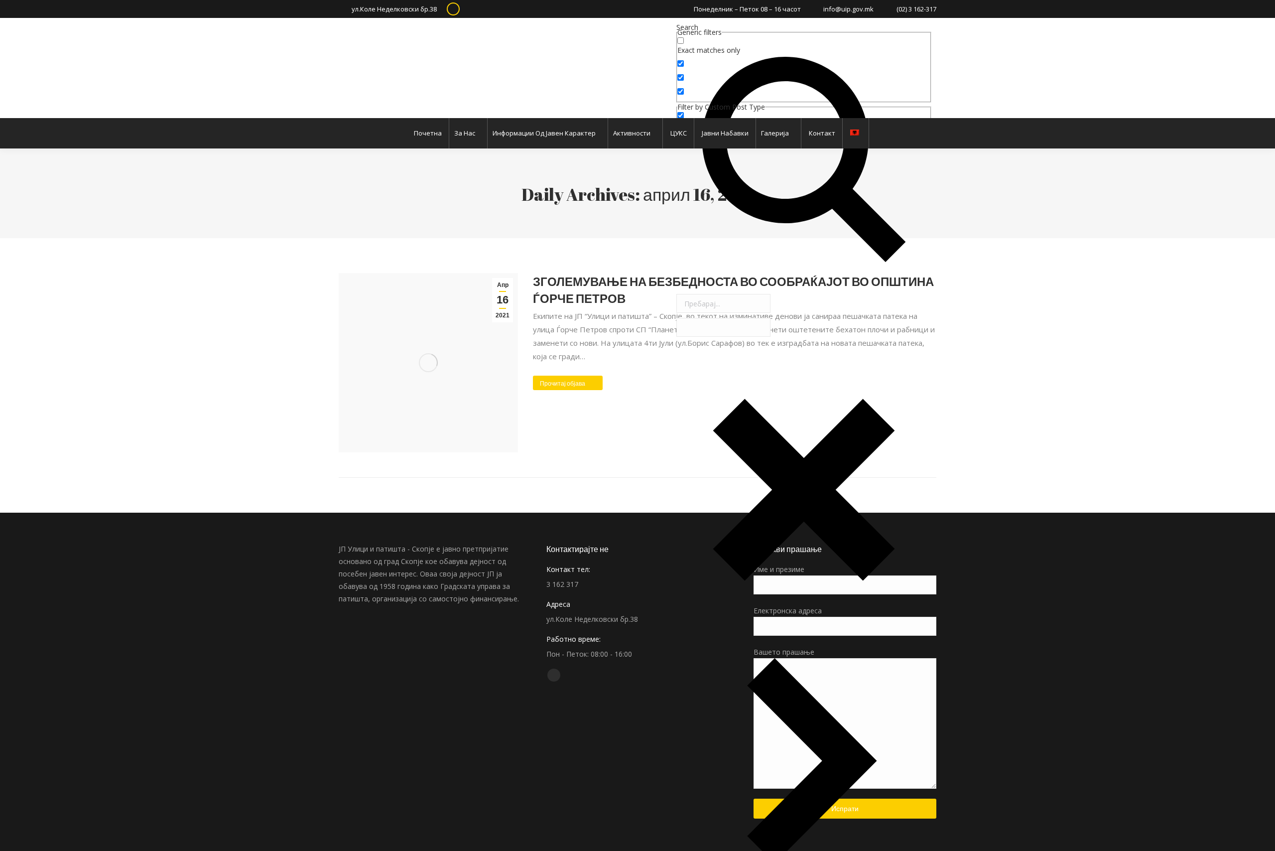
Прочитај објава (562, 383)
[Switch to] (856, 133)
